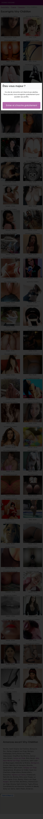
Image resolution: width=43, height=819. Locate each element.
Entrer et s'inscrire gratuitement (21, 105)
